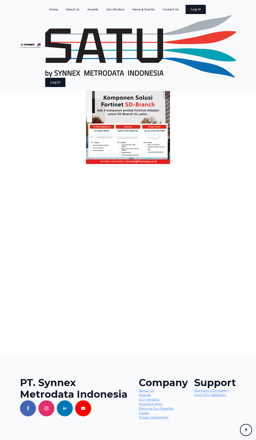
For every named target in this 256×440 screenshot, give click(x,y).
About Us (72, 9)
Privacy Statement (154, 417)
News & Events (143, 9)
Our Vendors (115, 9)
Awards (92, 9)
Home (53, 9)
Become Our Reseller (156, 409)
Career (144, 413)
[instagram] (46, 408)
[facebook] (28, 408)
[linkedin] (65, 408)
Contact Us (171, 9)
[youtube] (83, 408)
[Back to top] (246, 430)
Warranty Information (211, 390)
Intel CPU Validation (210, 395)
